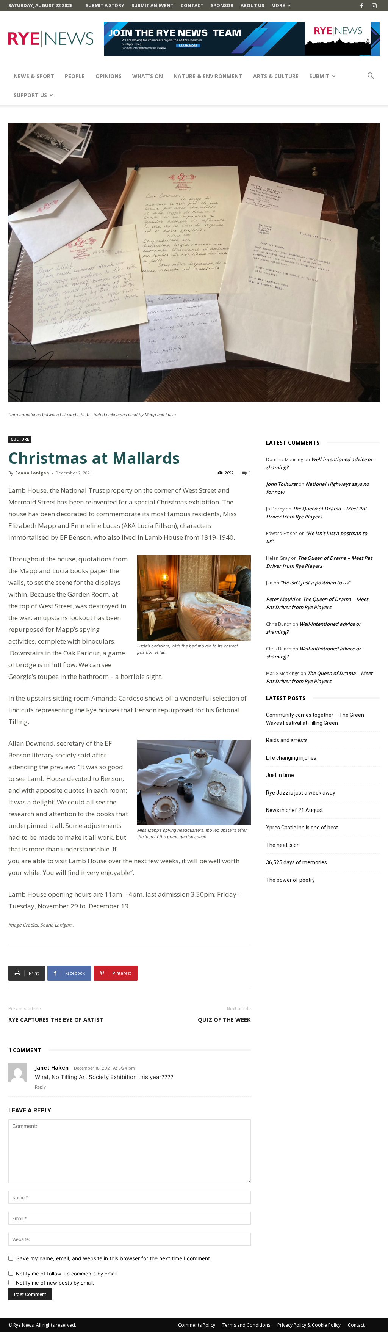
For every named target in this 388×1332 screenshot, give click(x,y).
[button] (370, 76)
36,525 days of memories (296, 862)
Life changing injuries (291, 758)
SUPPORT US (30, 95)
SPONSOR (222, 5)
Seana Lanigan (32, 473)
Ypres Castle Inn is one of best (302, 828)
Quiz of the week (224, 1019)
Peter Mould (280, 599)
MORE (278, 5)
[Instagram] (374, 5)
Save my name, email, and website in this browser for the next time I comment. (113, 1258)
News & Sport (34, 76)
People (75, 76)
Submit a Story (105, 5)
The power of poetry (290, 880)
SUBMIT (319, 76)
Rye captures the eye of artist (55, 1019)
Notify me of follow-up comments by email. (67, 1274)
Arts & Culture (276, 76)
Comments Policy (196, 1325)
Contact (192, 5)
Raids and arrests (287, 740)
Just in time (280, 775)
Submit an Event (152, 5)
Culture (20, 439)
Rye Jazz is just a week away (300, 793)
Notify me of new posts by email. (55, 1283)
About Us (252, 5)
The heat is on (283, 845)
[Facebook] (361, 5)
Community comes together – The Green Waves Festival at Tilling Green (315, 719)
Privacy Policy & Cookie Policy (309, 1325)
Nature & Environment (208, 76)
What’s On (147, 76)
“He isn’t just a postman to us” (315, 582)
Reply (40, 1087)
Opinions (108, 76)
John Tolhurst (281, 484)
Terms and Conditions (246, 1325)
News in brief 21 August (294, 810)
